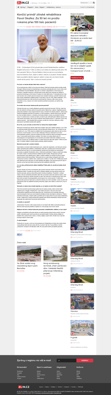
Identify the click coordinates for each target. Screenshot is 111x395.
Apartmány (59, 374)
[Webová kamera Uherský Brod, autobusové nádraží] (82, 249)
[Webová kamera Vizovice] (82, 301)
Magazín (30, 7)
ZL (56, 26)
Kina (78, 374)
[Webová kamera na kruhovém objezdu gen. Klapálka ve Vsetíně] (82, 196)
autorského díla (57, 393)
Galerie (78, 376)
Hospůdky (19, 373)
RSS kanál (80, 387)
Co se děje (42, 3)
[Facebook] (18, 234)
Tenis (38, 376)
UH (71, 158)
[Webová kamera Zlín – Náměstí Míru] (82, 90)
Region (42, 7)
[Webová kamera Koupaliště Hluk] (82, 143)
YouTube (73, 387)
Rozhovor (44, 26)
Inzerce (58, 7)
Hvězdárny (79, 378)
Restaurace (20, 371)
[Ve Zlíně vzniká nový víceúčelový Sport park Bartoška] (29, 253)
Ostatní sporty (40, 378)
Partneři (60, 387)
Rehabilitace (38, 26)
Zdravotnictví (49, 26)
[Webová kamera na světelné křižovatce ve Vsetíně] (82, 169)
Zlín (54, 26)
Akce (36, 7)
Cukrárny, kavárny (21, 376)
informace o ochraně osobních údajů (44, 393)
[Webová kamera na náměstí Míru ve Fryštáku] (82, 328)
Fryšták (74, 337)
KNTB (33, 26)
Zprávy (34, 3)
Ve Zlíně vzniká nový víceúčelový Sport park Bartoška (27, 265)
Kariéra (47, 387)
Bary (18, 374)
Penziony (59, 373)
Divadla (78, 373)
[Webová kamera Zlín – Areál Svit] (82, 117)
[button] (93, 3)
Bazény (39, 371)
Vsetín (73, 179)
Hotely (58, 371)
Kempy (58, 378)
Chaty (58, 376)
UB (71, 237)
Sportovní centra (41, 374)
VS (44, 275)
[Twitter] (21, 234)
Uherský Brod (77, 232)
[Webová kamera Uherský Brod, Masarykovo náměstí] (82, 222)
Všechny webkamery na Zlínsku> (79, 347)
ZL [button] (49, 3)
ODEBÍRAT (84, 360)
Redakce (53, 387)
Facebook (66, 387)
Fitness (38, 373)
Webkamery (51, 7)
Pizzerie (19, 378)
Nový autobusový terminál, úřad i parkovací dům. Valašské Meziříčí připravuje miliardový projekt (54, 268)
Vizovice (74, 311)
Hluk (73, 153)
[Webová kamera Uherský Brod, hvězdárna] (82, 275)
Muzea (78, 371)
